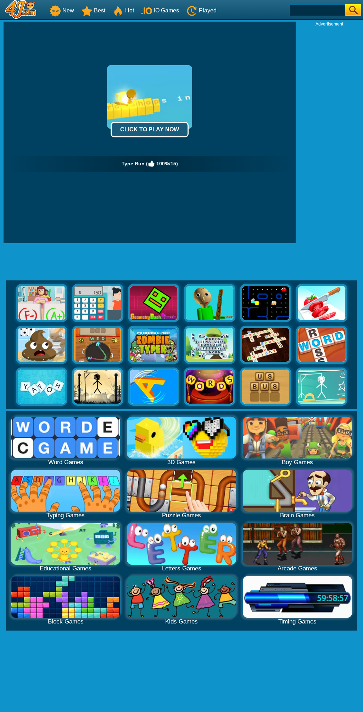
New (68, 10)
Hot (129, 10)
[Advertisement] (329, 133)
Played (208, 10)
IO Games (166, 10)
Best (99, 10)
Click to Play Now (149, 129)
